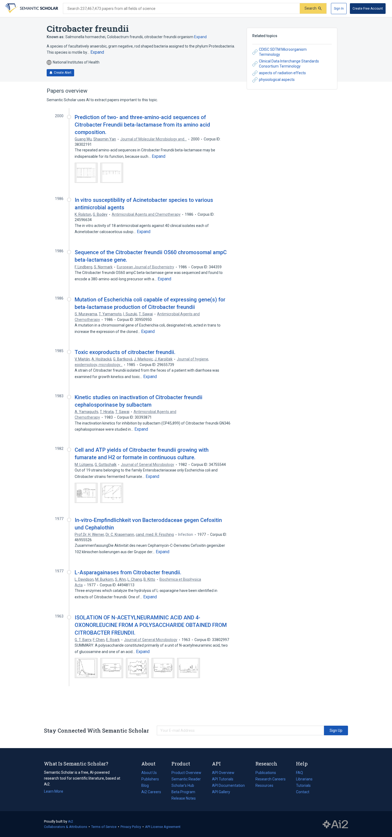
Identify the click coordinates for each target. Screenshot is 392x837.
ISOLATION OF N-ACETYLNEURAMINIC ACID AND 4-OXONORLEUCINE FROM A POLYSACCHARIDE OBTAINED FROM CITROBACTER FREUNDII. (151, 625)
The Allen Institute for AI (335, 824)
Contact (302, 792)
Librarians (304, 779)
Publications (265, 773)
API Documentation (228, 786)
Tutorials (303, 785)
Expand (200, 37)
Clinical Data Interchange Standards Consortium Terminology (289, 64)
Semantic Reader (186, 779)
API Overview (223, 773)
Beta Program (183, 792)
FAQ (299, 773)
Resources (264, 786)
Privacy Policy (131, 827)
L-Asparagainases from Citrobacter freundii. (128, 572)
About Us (149, 773)
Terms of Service (104, 827)
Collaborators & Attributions (65, 827)
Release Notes (183, 798)
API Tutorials (222, 779)
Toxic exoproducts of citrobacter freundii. (125, 352)
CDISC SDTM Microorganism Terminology (283, 52)
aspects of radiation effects (282, 73)
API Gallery (221, 792)
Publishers (150, 779)
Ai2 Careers (151, 792)
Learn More (53, 791)
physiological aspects (277, 79)
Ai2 (70, 821)
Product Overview (186, 773)
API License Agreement (163, 827)
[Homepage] (31, 8)
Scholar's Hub (182, 785)
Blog (147, 786)
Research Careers (270, 779)
